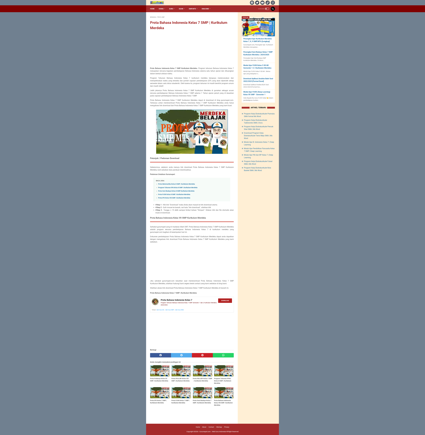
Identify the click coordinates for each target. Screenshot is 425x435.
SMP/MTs (192, 9)
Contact (211, 427)
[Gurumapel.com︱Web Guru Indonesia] (158, 2)
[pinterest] (202, 355)
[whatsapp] (223, 355)
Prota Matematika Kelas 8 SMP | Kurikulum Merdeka (176, 184)
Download (225, 300)
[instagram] (272, 2)
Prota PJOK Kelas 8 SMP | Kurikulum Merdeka (174, 194)
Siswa (161, 9)
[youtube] (262, 2)
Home (152, 9)
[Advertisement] (192, 48)
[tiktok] (267, 2)
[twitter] (257, 2)
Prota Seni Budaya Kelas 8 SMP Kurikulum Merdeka (176, 191)
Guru (171, 9)
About (204, 427)
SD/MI (181, 9)
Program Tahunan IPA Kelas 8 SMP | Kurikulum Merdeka (177, 188)
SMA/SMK (205, 9)
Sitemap (219, 427)
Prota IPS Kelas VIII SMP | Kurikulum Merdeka (174, 198)
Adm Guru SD (160, 310)
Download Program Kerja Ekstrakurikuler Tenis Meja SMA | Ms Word (258, 135)
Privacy (226, 427)
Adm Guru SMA (179, 310)
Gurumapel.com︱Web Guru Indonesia (212, 431)
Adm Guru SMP (169, 310)
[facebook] (251, 2)
